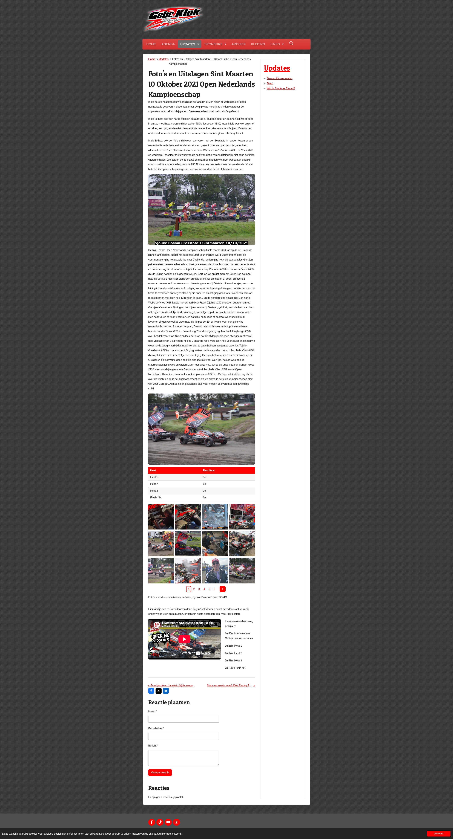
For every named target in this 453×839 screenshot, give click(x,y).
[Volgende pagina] (223, 589)
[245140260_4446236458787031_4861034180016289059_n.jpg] (242, 516)
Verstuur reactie (160, 772)
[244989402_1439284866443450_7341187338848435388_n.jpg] (161, 543)
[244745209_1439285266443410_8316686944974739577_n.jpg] (188, 570)
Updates (164, 58)
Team (270, 83)
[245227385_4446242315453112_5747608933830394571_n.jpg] (188, 543)
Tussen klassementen (279, 78)
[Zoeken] (291, 43)
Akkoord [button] (438, 833)
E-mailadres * (156, 728)
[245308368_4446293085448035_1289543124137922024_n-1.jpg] (242, 570)
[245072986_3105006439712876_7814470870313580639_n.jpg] (215, 570)
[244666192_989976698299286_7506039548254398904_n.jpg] (188, 516)
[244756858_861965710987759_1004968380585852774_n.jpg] (242, 543)
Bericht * (153, 745)
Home (151, 58)
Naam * (152, 711)
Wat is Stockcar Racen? (281, 88)
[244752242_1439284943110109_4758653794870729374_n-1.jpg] (161, 570)
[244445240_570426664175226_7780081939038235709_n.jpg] (215, 543)
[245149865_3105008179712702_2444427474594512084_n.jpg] (215, 516)
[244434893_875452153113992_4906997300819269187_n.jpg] (161, 516)
